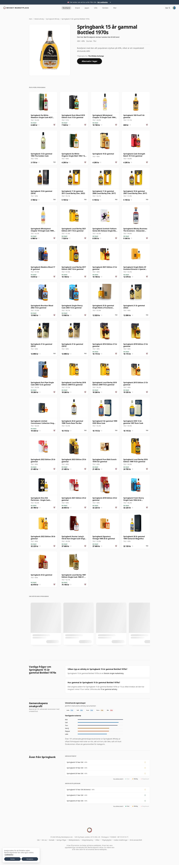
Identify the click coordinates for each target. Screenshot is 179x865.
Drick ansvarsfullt (136, 840)
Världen (105, 8)
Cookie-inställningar (121, 840)
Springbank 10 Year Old (75, 762)
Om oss (44, 840)
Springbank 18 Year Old (75, 768)
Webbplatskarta (74, 840)
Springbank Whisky (52, 19)
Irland (77, 8)
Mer (115, 8)
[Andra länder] (174, 7)
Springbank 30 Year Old (75, 773)
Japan (87, 8)
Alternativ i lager (89, 61)
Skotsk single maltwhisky (114, 673)
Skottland (66, 8)
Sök (38, 840)
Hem (30, 19)
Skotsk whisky (39, 19)
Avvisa (12, 859)
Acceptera (30, 859)
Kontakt (51, 840)
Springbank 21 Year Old (75, 795)
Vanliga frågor (61, 840)
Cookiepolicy (9, 854)
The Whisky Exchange (96, 56)
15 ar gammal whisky (108, 689)
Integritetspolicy (87, 840)
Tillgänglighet (106, 840)
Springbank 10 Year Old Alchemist (79, 790)
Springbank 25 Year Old (75, 801)
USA (95, 8)
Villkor (97, 840)
